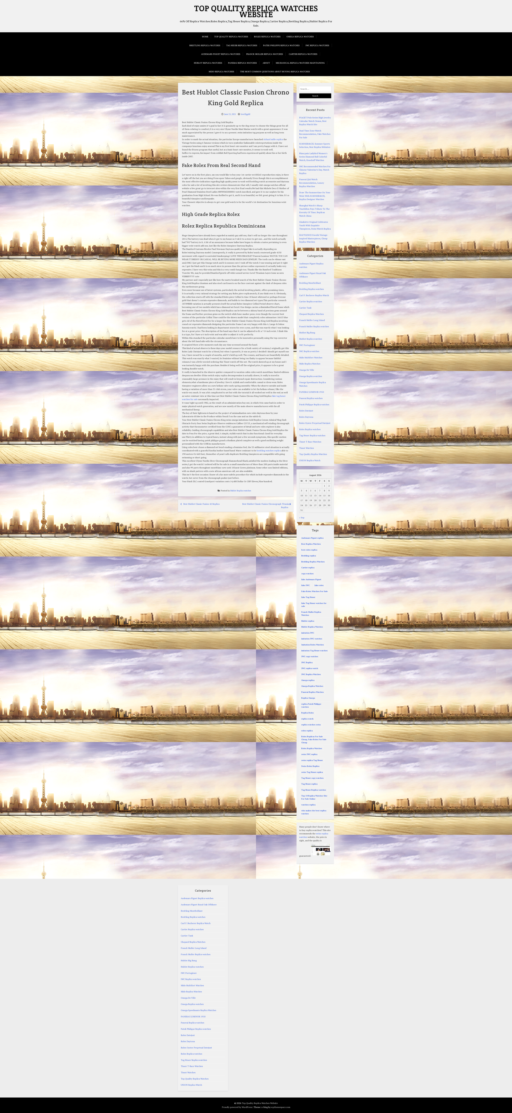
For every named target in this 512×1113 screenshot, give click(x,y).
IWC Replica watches (317, 45)
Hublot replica (307, 621)
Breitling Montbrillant (310, 282)
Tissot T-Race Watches (310, 441)
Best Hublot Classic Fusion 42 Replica (201, 503)
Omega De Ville (306, 369)
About (266, 62)
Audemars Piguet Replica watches (220, 54)
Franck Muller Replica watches (264, 54)
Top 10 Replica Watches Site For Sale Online (314, 797)
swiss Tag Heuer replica (312, 772)
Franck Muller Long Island (312, 320)
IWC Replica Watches (311, 674)
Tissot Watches (306, 448)
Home (205, 36)
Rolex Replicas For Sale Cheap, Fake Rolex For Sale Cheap (313, 739)
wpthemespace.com (280, 1107)
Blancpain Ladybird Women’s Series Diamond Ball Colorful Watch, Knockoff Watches (313, 157)
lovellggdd (245, 114)
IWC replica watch (309, 668)
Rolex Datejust (306, 410)
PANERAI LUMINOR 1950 (311, 391)
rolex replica (307, 730)
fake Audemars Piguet (311, 579)
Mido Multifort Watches (310, 357)
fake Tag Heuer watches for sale (313, 604)
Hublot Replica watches (208, 62)
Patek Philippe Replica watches (281, 45)
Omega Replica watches (300, 36)
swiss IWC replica (309, 754)
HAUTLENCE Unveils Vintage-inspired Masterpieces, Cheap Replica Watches (313, 238)
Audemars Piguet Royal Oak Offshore (199, 904)
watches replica (308, 804)
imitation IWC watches (311, 638)
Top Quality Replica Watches (231, 36)
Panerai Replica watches (242, 62)
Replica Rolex (307, 712)
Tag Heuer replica (309, 784)
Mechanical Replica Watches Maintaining (300, 62)
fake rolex (319, 585)
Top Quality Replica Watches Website (256, 11)
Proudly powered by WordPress (237, 1107)
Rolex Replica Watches (311, 748)
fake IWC (305, 585)
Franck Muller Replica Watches (311, 613)
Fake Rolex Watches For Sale (314, 591)
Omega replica (307, 680)
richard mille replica (273, 139)
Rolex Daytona (306, 416)
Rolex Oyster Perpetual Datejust (314, 423)
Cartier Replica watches (303, 54)
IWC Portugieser (307, 345)
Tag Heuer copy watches (312, 778)
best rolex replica (309, 549)
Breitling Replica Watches (313, 561)
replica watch (307, 718)
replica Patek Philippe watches (311, 705)
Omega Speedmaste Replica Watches (198, 1010)
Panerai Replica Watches (312, 692)
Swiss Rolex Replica (310, 766)
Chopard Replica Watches (311, 314)
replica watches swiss (311, 724)
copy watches (307, 573)
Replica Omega (308, 698)
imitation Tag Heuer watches (314, 650)
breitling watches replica (269, 450)
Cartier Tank (305, 307)
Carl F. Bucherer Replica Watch (314, 295)
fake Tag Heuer (308, 597)
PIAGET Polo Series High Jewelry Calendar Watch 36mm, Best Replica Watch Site (315, 121)
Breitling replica (308, 555)
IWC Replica (307, 662)
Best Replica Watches (311, 544)
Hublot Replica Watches (312, 626)
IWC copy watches (309, 656)
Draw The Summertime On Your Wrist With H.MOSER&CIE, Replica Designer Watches (314, 196)
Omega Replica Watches (312, 686)
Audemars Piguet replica (312, 538)
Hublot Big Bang (307, 332)
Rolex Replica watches (267, 36)
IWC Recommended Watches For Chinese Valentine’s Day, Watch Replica (315, 170)
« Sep (301, 517)
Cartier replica (307, 567)
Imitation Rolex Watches (312, 644)
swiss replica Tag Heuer (312, 760)
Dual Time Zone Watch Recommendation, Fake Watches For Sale (314, 134)
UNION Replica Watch (309, 460)
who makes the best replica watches (313, 812)
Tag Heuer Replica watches (241, 45)
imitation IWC (307, 633)
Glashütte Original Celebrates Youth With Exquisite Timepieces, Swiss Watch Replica (315, 225)
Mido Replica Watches (221, 71)
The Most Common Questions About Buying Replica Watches (275, 71)
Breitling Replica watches (204, 45)
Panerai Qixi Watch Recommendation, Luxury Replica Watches (311, 183)
